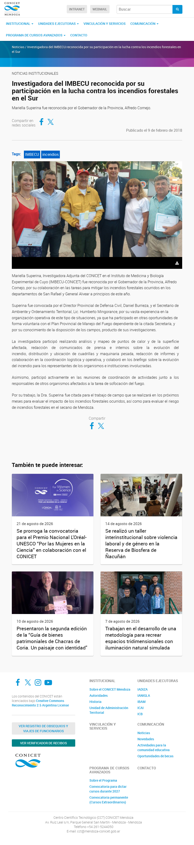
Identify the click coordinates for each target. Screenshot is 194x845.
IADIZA (142, 689)
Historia (95, 701)
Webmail (100, 9)
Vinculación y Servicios (105, 23)
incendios (50, 154)
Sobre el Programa (103, 780)
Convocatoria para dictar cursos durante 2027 (108, 788)
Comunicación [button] (143, 23)
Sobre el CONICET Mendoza (109, 689)
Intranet (77, 9)
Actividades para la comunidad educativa (153, 747)
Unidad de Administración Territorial (108, 710)
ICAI (140, 708)
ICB (140, 714)
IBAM (141, 701)
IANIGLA (143, 695)
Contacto (78, 35)
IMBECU (32, 154)
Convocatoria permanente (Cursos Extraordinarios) (108, 799)
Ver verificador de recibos (43, 743)
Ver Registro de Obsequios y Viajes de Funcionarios (43, 728)
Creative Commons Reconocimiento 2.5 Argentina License (40, 703)
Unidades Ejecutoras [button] (57, 23)
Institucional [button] (18, 23)
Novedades (145, 739)
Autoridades (98, 695)
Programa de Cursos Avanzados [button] (34, 35)
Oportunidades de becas (155, 756)
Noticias (143, 733)
